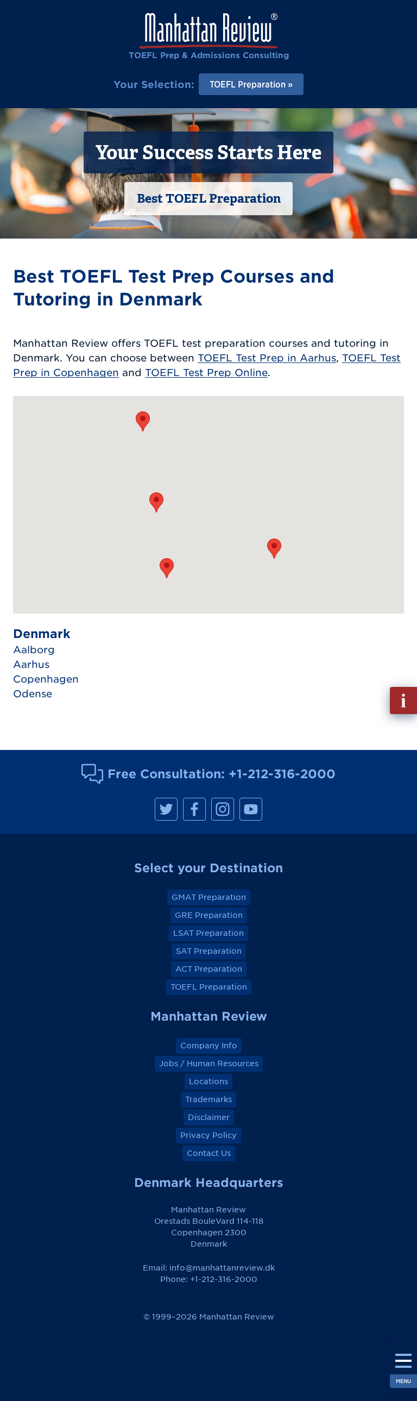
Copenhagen (46, 679)
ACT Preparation (208, 969)
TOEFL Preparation (208, 987)
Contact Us (209, 1153)
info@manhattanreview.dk (222, 1268)
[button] (142, 421)
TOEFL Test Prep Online (206, 372)
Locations (208, 1081)
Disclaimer (209, 1117)
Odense (32, 693)
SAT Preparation (209, 951)
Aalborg (34, 649)
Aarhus (31, 664)
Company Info (208, 1045)
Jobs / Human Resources (208, 1063)
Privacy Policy (208, 1135)
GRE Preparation (209, 915)
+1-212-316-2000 (282, 773)
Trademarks (208, 1099)
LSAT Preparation (208, 933)
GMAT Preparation (209, 897)
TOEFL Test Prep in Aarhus (267, 358)
